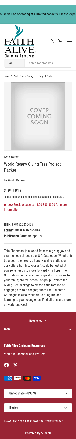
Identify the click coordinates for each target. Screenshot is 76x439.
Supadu (46, 433)
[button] (60, 41)
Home (7, 76)
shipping (32, 196)
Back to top (36, 320)
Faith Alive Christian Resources (27, 420)
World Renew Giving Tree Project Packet (34, 76)
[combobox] (38, 63)
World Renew (11, 156)
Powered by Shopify (53, 420)
